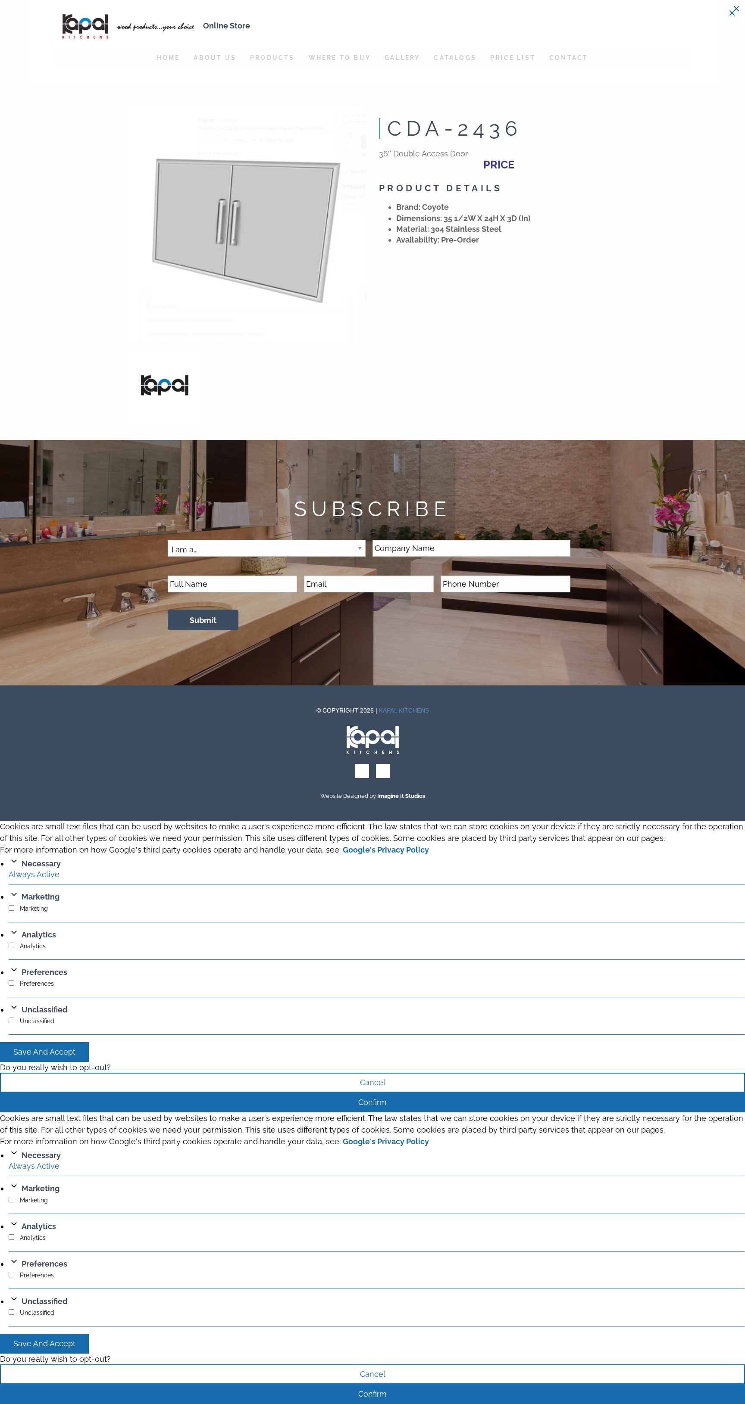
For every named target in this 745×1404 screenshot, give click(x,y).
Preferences (44, 972)
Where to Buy (340, 57)
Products (272, 57)
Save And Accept (44, 1051)
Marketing (40, 896)
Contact (568, 57)
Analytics (39, 934)
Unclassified (45, 1009)
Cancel (372, 1082)
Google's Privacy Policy (386, 849)
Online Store (226, 25)
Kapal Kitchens (404, 710)
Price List (512, 57)
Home (168, 57)
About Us (215, 57)
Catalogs (455, 57)
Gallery (402, 57)
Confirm (372, 1102)
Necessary (41, 863)
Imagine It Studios (401, 796)
